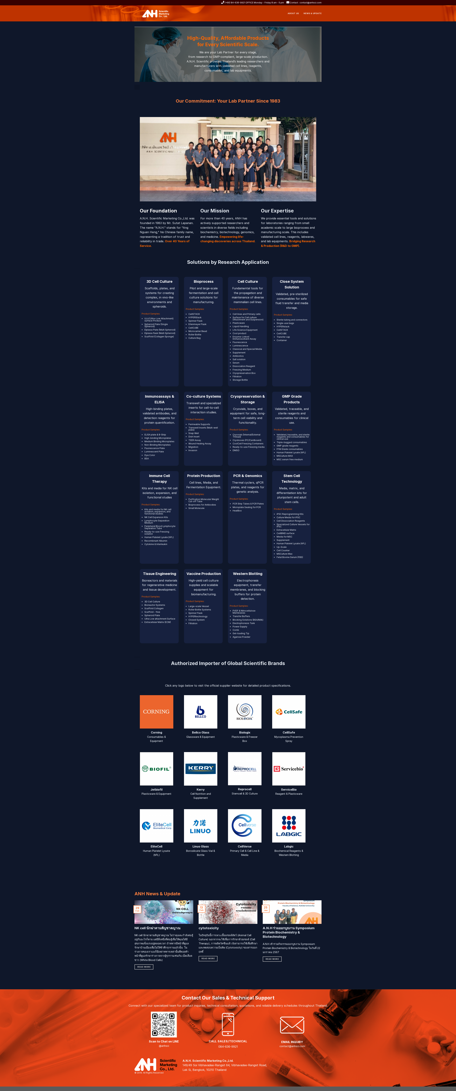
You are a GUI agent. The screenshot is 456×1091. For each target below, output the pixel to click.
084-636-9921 (228, 1046)
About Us (293, 13)
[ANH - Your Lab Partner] (157, 13)
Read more (144, 967)
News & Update (313, 13)
